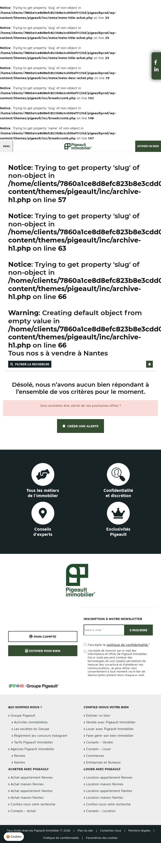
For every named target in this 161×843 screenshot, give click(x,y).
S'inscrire (138, 630)
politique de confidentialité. (128, 645)
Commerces (95, 755)
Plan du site (85, 830)
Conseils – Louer (98, 749)
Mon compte (45, 636)
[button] (156, 62)
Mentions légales (139, 830)
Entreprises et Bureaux (103, 762)
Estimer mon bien (44, 651)
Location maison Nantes (104, 797)
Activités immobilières (31, 722)
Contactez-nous (110, 830)
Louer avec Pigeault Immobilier (110, 729)
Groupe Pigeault (23, 715)
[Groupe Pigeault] (34, 686)
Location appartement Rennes (109, 777)
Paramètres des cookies (102, 837)
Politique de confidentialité (61, 837)
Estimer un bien (148, 146)
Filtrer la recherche (31, 364)
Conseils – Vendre (99, 742)
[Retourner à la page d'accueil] (76, 147)
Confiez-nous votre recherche (108, 804)
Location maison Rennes (104, 784)
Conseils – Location (101, 811)
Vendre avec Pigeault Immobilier (111, 722)
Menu (6, 146)
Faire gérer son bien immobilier (110, 735)
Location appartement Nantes (109, 791)
